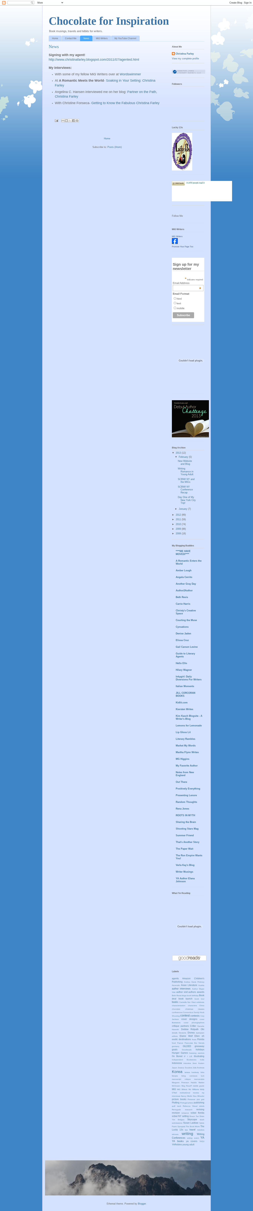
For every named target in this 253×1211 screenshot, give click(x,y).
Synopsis (181, 1126)
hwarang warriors (196, 1053)
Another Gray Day (186, 583)
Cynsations (182, 626)
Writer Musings (184, 871)
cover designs (189, 1019)
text (179, 303)
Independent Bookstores (184, 1060)
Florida (200, 1039)
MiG (174, 1089)
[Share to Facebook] (73, 120)
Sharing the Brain (186, 822)
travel (192, 1129)
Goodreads (187, 1050)
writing (187, 1133)
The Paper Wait (184, 848)
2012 (179, 514)
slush (202, 1120)
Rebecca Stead (190, 1106)
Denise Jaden (183, 633)
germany (175, 1046)
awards (200, 992)
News (86, 38)
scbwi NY (176, 1116)
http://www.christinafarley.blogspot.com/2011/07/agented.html (94, 59)
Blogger (142, 1203)
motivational (185, 1093)
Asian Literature (189, 985)
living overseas (189, 1076)
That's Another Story (187, 842)
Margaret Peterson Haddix (184, 1082)
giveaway (199, 1046)
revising (200, 1109)
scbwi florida (197, 1113)
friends (201, 1043)
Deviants (182, 1033)
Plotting (175, 1102)
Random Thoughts (186, 802)
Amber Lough (184, 570)
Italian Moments (185, 686)
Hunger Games (180, 1053)
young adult (188, 1144)
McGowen (176, 1086)
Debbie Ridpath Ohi (192, 1029)
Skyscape (192, 1119)
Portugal (183, 1103)
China (201, 1005)
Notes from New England (185, 774)
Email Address (187, 282)
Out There (181, 782)
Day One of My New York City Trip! (187, 500)
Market (201, 1082)
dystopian (200, 1033)
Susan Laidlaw (191, 1123)
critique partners (180, 1026)
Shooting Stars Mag (187, 828)
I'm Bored (177, 1056)
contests (195, 1015)
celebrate (200, 1002)
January (183, 508)
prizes (190, 1103)
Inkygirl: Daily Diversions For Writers (189, 678)
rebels (201, 1106)
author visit (182, 992)
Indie (202, 1060)
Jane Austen (198, 1063)
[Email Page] (56, 120)
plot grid (200, 1099)
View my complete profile (185, 58)
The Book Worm (193, 1126)
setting (185, 1116)
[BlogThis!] (66, 120)
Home (55, 38)
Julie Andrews (198, 1068)
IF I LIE (188, 1056)
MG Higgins (182, 759)
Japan (174, 1068)
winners (175, 1134)
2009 (179, 528)
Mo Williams (194, 1089)
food (174, 1043)
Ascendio (176, 985)
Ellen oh (199, 1036)
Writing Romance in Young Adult (185, 471)
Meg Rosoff (187, 1086)
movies (196, 1093)
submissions (177, 1123)
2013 (179, 452)
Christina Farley (185, 53)
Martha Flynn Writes (187, 752)
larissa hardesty (192, 1072)
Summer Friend (185, 835)
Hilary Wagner (184, 669)
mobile (180, 308)
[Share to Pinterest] (77, 120)
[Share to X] (70, 120)
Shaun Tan (194, 1116)
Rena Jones (182, 808)
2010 (179, 524)
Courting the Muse (186, 620)
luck (202, 1076)
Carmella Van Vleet (187, 1002)
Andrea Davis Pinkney (194, 982)
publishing (199, 1102)
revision (176, 1113)
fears (194, 1039)
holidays (200, 1049)
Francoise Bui (191, 1043)
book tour (199, 999)
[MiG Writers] (175, 243)
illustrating (199, 1056)
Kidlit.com (182, 702)
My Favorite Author (187, 765)
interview (187, 1063)
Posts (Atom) (114, 147)
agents (175, 978)
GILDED (187, 1046)
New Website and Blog (185, 462)
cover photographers (194, 1023)
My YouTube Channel (125, 38)
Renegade (176, 1110)
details (174, 1033)
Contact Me (70, 38)
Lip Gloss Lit (183, 732)
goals (174, 1049)
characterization (178, 1005)
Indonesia (177, 1063)
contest (185, 1015)
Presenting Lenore (186, 795)
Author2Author (184, 590)
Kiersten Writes (184, 709)
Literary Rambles (185, 739)
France (180, 1043)
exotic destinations (181, 1039)
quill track (176, 1106)
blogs (184, 995)
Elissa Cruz (182, 640)
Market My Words (186, 745)
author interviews (181, 988)
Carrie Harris (183, 603)
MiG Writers (102, 38)
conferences (177, 1012)
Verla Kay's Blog (185, 865)
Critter (193, 1026)
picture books (179, 1099)
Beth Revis (182, 597)
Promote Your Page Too (182, 246)
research (188, 1110)
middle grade (198, 1086)
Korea (177, 1071)
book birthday (193, 995)
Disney (191, 1032)
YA (202, 1137)
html (179, 298)
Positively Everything (188, 788)
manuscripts (199, 1079)
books (175, 1002)
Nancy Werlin (186, 1096)
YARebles (177, 1144)
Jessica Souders (185, 1068)
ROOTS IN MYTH (185, 815)
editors (175, 1036)
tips (186, 1130)
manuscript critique (181, 1079)
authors (192, 992)
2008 (179, 533)
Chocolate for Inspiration (109, 21)
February (184, 456)
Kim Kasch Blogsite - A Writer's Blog (189, 717)
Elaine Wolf (186, 1036)
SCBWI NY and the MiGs (186, 481)
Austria (201, 985)
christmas (189, 1009)
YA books (178, 1141)
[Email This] (63, 120)
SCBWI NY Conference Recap (185, 489)
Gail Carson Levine (187, 646)
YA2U (201, 1141)
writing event (193, 1138)
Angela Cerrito (184, 577)
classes (201, 1009)
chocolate (176, 1009)
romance (185, 1113)
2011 (179, 519)
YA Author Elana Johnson (185, 880)
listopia (175, 1076)
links (202, 1072)
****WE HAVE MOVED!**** (183, 552)
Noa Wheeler (198, 1096)
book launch (186, 998)
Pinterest (191, 1099)
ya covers (191, 1141)
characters (192, 1005)
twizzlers (200, 1130)
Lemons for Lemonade (189, 725)
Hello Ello (181, 663)
